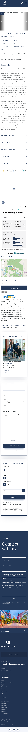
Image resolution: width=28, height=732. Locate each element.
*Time (4, 405)
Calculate (14, 497)
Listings (7, 325)
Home (2, 325)
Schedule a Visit (19, 383)
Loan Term (6, 466)
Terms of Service (7, 452)
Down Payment (7, 481)
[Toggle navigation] (26, 3)
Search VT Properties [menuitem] (6, 682)
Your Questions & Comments (9, 411)
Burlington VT (6, 631)
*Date (4, 399)
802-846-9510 (8, 363)
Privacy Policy (12, 440)
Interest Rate (6, 488)
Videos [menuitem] (3, 689)
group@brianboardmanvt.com (13, 664)
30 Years (7, 470)
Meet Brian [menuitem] (4, 703)
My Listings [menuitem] (4, 685)
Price (4, 475)
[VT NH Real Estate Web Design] (14, 721)
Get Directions (14, 288)
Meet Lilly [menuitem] (3, 709)
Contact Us (6, 370)
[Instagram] (10, 671)
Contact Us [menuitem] (4, 693)
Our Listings (6, 372)
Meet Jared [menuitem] (4, 707)
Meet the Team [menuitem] (5, 701)
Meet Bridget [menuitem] (4, 705)
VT (11, 325)
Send (14, 599)
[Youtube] (7, 671)
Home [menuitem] (2, 680)
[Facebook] (2, 671)
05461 (4, 327)
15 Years (14, 470)
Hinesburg (23, 325)
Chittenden (17, 325)
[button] (2, 21)
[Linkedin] (4, 671)
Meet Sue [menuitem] (3, 711)
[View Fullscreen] (3, 266)
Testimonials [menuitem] (4, 713)
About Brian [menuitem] (4, 691)
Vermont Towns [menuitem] (5, 687)
